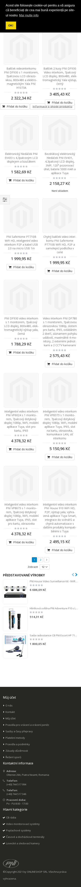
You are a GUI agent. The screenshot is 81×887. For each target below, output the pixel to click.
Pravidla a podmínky (18, 744)
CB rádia (11, 817)
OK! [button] (10, 25)
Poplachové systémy (18, 830)
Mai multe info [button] (29, 15)
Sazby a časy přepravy (19, 731)
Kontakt (10, 712)
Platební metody (15, 738)
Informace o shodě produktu (52, 106)
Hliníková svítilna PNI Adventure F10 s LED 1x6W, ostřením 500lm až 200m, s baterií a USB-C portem (54, 608)
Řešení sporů (13, 757)
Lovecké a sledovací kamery (23, 843)
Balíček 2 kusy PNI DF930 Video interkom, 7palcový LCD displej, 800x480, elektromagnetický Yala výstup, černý (60, 76)
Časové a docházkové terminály (25, 837)
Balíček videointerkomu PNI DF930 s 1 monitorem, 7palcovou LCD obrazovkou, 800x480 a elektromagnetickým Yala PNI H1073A (21, 78)
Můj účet (11, 718)
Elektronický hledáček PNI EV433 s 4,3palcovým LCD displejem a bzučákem (21, 157)
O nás (9, 705)
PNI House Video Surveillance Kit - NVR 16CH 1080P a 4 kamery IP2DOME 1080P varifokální (54, 581)
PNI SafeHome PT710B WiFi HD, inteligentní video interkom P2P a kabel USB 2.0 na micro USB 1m (21, 242)
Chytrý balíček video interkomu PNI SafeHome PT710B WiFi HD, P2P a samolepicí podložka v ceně (59, 244)
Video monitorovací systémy (23, 824)
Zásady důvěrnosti (17, 750)
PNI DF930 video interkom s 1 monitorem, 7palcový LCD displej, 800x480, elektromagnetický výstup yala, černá (21, 325)
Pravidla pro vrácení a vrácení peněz (27, 725)
